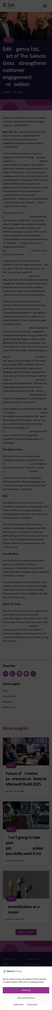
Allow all (26, 990)
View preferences (26, 998)
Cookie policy (18, 1004)
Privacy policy (32, 1004)
